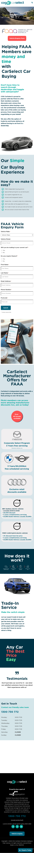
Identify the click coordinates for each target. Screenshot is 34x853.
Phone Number (6, 289)
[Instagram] (17, 826)
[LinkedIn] (21, 826)
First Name (5, 264)
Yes (4, 250)
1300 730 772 (10, 712)
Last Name (5, 273)
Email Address (6, 281)
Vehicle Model (5, 239)
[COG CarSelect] (12, 3)
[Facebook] (13, 826)
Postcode (4, 298)
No (4, 252)
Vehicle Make (5, 231)
